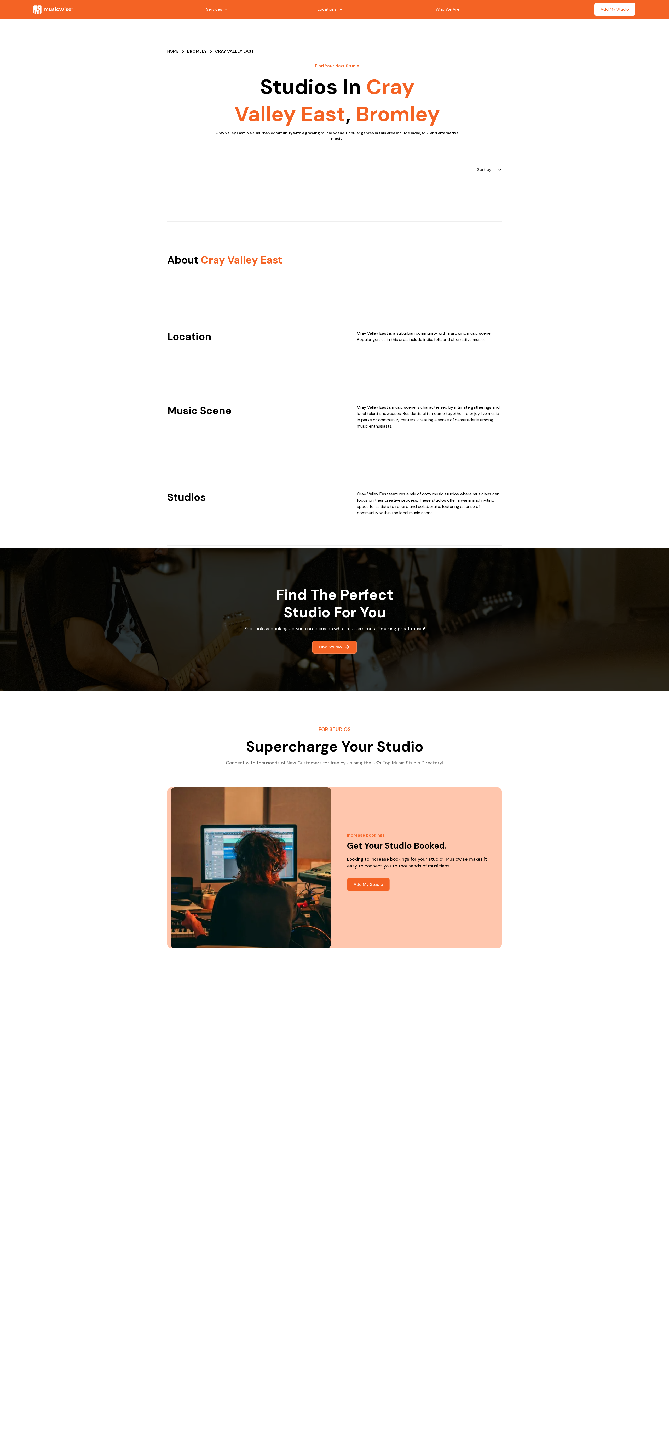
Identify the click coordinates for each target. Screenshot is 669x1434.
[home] (97, 9)
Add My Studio (615, 9)
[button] (217, 9)
